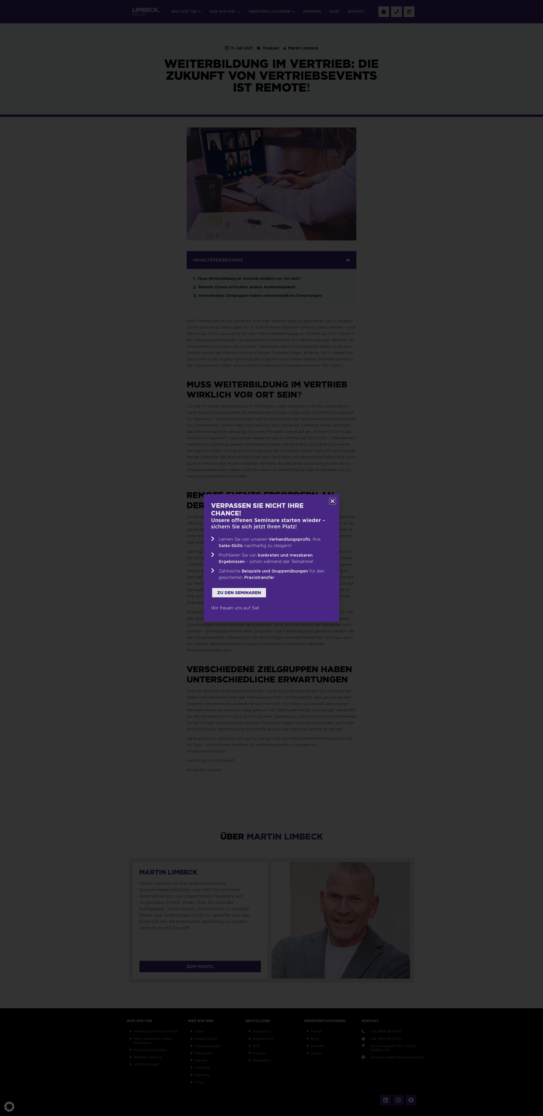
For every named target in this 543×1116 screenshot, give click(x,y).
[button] (9, 1106)
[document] (271, 558)
